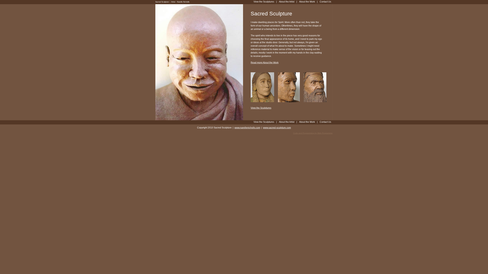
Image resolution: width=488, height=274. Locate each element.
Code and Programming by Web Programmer (313, 133)
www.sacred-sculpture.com (277, 127)
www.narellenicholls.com (247, 127)
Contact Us (325, 122)
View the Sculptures (261, 108)
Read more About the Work (265, 62)
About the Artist (286, 122)
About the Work (307, 122)
